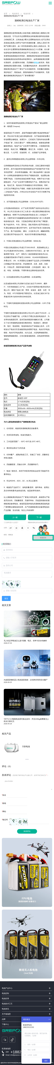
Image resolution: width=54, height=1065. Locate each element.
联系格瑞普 (6, 1049)
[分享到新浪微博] (10, 528)
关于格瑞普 (6, 1014)
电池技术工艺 (7, 1004)
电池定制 (5, 993)
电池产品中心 (7, 988)
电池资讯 (15, 14)
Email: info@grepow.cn (13, 1055)
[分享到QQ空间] (16, 528)
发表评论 (27, 831)
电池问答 (27, 14)
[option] (27, 746)
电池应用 (5, 998)
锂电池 (10, 535)
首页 (5, 14)
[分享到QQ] (22, 528)
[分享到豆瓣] (28, 528)
